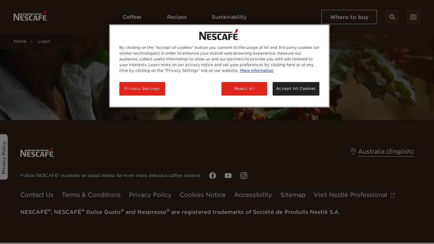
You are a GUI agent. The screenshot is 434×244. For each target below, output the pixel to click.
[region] (219, 65)
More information (256, 70)
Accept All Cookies (296, 88)
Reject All (244, 88)
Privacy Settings (142, 88)
